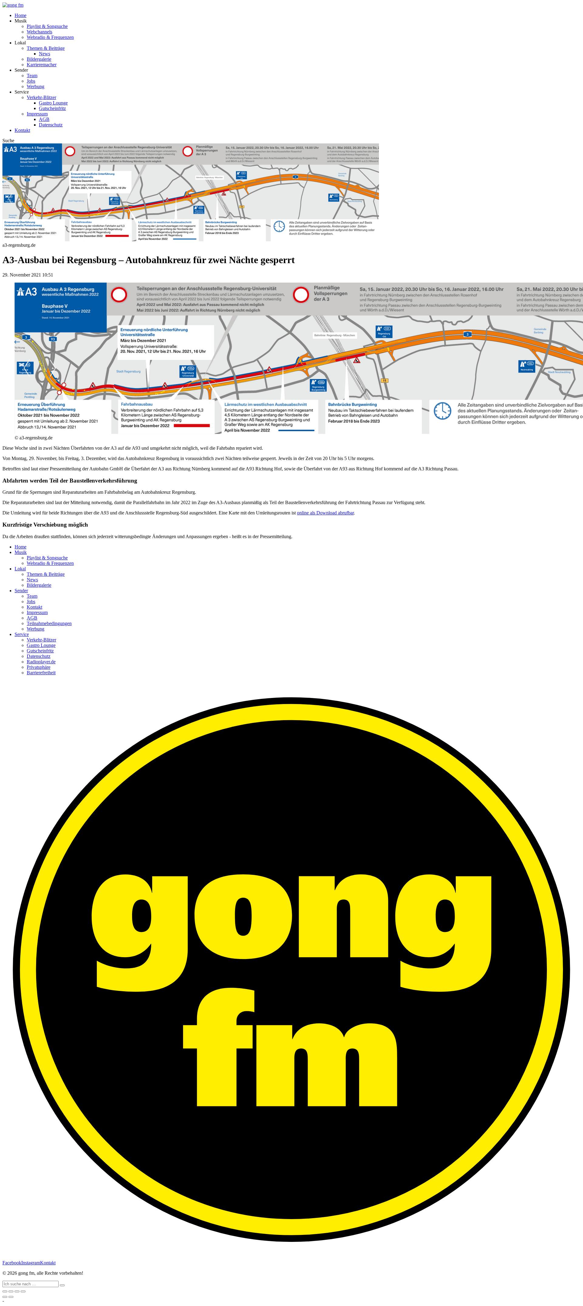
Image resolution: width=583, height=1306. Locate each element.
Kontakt (22, 130)
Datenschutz (51, 124)
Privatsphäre (38, 667)
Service (22, 634)
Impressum (37, 113)
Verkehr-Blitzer (41, 97)
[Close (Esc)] (4, 1291)
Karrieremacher (41, 64)
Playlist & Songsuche (47, 26)
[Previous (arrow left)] (4, 1297)
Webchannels (39, 31)
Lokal (20, 568)
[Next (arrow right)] (11, 1297)
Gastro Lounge (53, 102)
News (44, 53)
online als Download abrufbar (325, 512)
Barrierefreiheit (41, 672)
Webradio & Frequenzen (50, 37)
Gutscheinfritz (52, 108)
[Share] (11, 1291)
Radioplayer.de (41, 661)
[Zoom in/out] (23, 1291)
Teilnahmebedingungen (49, 623)
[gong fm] (12, 5)
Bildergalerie (39, 59)
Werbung (35, 86)
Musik (21, 552)
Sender (21, 590)
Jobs (31, 81)
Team (32, 75)
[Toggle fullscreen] (17, 1291)
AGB (44, 119)
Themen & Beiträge (46, 48)
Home (20, 15)
